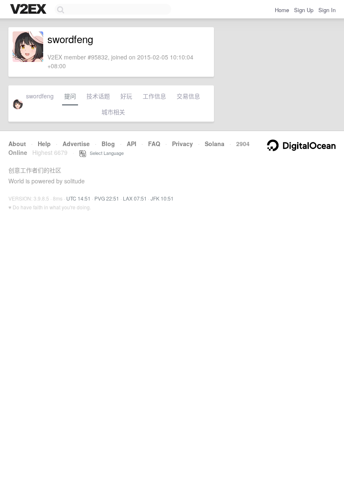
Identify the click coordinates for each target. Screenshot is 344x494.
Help (44, 143)
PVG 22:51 (106, 198)
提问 (70, 96)
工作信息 (154, 96)
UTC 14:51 (78, 198)
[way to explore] (29, 10)
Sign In (327, 10)
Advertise (76, 143)
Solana (214, 143)
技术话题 (98, 96)
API (131, 143)
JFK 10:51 (162, 198)
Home (282, 10)
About (17, 143)
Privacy (182, 143)
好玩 (126, 96)
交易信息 (188, 96)
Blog (108, 143)
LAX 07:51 (135, 198)
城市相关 (113, 112)
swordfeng (40, 96)
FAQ (154, 143)
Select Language (105, 152)
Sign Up (303, 10)
